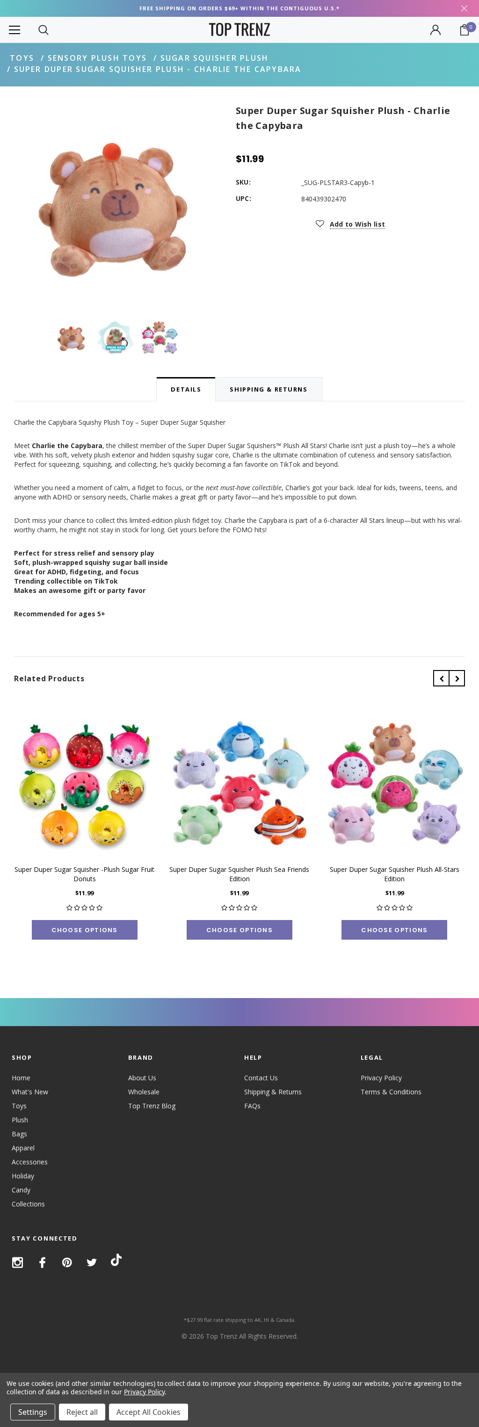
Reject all (82, 1412)
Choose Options (84, 930)
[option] (115, 204)
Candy (21, 1189)
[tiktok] (116, 1261)
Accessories (30, 1161)
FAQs (252, 1105)
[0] (464, 30)
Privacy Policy (381, 1077)
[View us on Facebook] (42, 1262)
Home (21, 1077)
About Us (142, 1077)
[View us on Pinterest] (67, 1262)
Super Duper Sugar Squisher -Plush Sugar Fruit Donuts (84, 874)
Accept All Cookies (148, 1412)
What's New (30, 1091)
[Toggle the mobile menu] (14, 30)
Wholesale (144, 1091)
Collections (28, 1203)
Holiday (23, 1175)
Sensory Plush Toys (97, 58)
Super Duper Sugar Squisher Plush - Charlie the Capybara (158, 69)
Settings (32, 1412)
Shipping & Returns (273, 1091)
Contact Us (261, 1077)
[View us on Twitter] (92, 1262)
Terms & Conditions (391, 1091)
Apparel (23, 1147)
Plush (20, 1119)
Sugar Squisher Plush (214, 58)
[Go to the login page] (435, 30)
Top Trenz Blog (151, 1105)
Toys (22, 58)
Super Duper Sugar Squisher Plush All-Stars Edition (394, 874)
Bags (19, 1133)
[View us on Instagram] (17, 1262)
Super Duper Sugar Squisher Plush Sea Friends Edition (239, 874)
